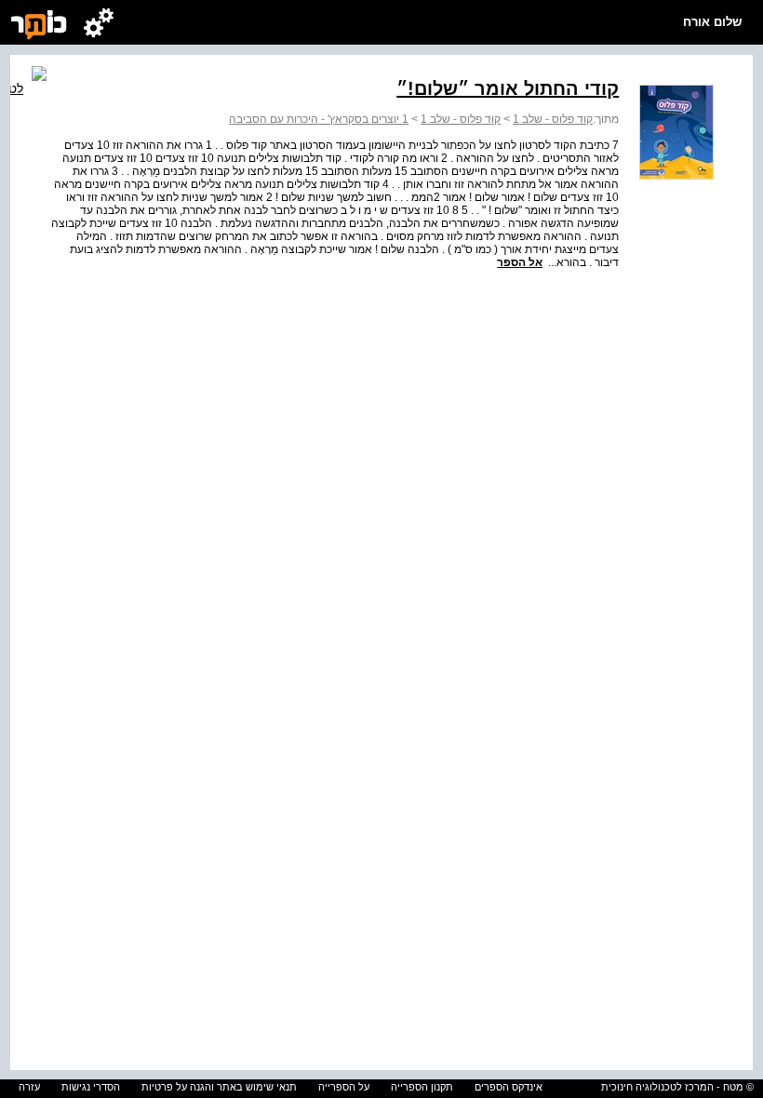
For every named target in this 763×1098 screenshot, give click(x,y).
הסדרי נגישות (90, 1086)
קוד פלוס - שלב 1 (553, 119)
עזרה (29, 1086)
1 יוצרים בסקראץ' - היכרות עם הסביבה (318, 119)
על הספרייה (343, 1086)
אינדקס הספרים (508, 1086)
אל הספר (519, 262)
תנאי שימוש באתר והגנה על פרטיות (219, 1086)
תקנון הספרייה (422, 1086)
